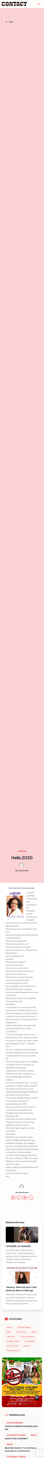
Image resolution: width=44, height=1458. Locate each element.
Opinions (26, 1346)
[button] (13, 1197)
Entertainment (12, 1346)
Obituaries (11, 1336)
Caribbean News (13, 1341)
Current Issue (21, 1332)
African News (30, 1341)
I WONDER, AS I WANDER (18, 1246)
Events (9, 1327)
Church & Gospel (23, 1327)
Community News (27, 1336)
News (9, 1332)
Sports (34, 1332)
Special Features (13, 1350)
